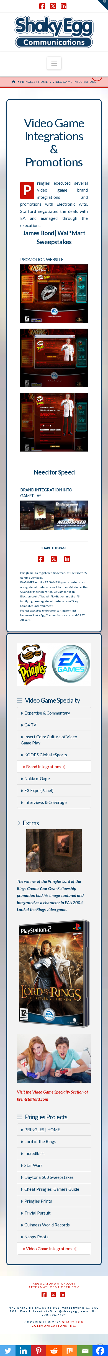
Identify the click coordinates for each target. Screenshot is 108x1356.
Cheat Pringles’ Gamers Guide (51, 1189)
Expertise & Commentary (47, 712)
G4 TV (30, 724)
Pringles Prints (38, 1200)
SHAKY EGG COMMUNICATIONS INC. (58, 1323)
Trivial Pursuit (37, 1212)
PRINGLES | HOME (42, 1129)
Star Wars (33, 1165)
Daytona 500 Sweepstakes (49, 1177)
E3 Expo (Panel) (38, 790)
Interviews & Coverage (45, 802)
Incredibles (34, 1153)
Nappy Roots (36, 1236)
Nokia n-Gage (37, 778)
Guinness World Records (47, 1224)
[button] (54, 63)
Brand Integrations (43, 766)
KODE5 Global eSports (45, 754)
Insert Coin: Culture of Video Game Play (49, 740)
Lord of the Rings (40, 1141)
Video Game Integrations (49, 1248)
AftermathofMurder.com (54, 1287)
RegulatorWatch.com (54, 1283)
